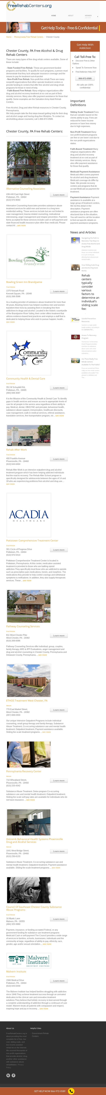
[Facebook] (14, 1075)
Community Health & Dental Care (25, 378)
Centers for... (89, 329)
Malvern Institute (16, 971)
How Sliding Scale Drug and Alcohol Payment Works (90, 268)
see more (21, 225)
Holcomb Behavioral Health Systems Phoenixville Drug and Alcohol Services (34, 840)
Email (8, 287)
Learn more (59, 195)
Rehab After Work (16, 449)
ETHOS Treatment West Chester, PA (26, 700)
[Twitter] (8, 1075)
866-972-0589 (85, 78)
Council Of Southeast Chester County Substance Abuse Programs (34, 908)
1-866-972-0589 (45, 119)
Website (12, 287)
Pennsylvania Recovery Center (23, 771)
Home (8, 37)
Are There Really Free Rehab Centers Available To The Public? (91, 362)
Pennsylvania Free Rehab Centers (28, 37)
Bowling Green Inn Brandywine (24, 282)
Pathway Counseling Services (23, 626)
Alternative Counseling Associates (25, 188)
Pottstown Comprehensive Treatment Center (32, 540)
